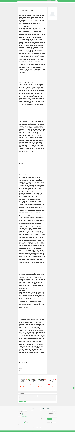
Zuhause (41, 410)
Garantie (41, 417)
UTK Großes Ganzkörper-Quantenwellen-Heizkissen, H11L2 (42, 383)
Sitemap (18, 424)
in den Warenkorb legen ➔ (23, 385)
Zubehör (32, 416)
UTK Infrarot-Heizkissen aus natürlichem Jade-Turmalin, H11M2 (22, 383)
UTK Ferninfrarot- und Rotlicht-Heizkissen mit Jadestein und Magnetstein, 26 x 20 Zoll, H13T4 (52, 384)
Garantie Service (32, 417)
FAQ (40, 416)
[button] (57, 2)
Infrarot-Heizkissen (32, 410)
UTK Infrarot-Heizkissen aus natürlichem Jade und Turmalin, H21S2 (32, 383)
